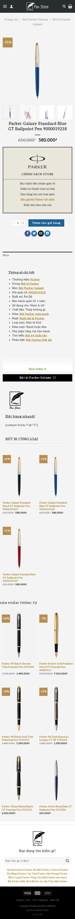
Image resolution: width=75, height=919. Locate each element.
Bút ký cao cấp (39, 881)
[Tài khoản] (11, 6)
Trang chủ (11, 19)
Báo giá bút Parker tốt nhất (37, 199)
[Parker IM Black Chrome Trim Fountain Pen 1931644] (19, 634)
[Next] (66, 67)
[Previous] (8, 67)
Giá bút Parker (15, 869)
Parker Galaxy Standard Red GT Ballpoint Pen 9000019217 (19, 577)
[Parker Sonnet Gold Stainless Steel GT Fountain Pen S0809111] (56, 634)
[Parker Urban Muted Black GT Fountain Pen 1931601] (19, 777)
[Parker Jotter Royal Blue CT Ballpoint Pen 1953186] (56, 777)
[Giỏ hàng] (70, 6)
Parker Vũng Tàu (31, 877)
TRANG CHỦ (23, 900)
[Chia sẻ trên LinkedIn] (47, 233)
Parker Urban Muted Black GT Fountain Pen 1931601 (17, 808)
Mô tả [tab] (6, 255)
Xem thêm (36, 369)
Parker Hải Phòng (48, 873)
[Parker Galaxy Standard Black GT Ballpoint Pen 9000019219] (19, 474)
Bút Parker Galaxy (35, 19)
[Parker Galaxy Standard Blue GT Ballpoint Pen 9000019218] (55, 474)
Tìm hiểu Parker (58, 881)
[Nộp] (67, 860)
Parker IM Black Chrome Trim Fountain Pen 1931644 (18, 665)
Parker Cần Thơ (27, 873)
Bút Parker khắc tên (19, 881)
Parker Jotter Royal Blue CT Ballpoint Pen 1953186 (55, 808)
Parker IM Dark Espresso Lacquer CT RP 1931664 (54, 738)
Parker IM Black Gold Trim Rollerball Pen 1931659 (17, 738)
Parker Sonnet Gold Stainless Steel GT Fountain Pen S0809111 (56, 667)
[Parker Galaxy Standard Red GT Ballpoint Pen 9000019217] (19, 546)
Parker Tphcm (50, 869)
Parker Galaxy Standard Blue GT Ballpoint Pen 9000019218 (53, 506)
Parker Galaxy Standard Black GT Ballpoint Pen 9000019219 (16, 506)
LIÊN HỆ (54, 900)
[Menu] (5, 6)
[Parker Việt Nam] (37, 161)
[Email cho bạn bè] (41, 233)
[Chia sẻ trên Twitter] (34, 233)
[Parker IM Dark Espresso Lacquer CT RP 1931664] (56, 707)
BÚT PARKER (40, 900)
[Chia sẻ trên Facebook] (28, 233)
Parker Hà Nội (32, 869)
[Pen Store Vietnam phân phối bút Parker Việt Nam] (37, 6)
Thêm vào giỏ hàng (46, 223)
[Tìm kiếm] (64, 6)
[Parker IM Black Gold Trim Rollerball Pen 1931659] (19, 707)
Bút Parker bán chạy (54, 877)
